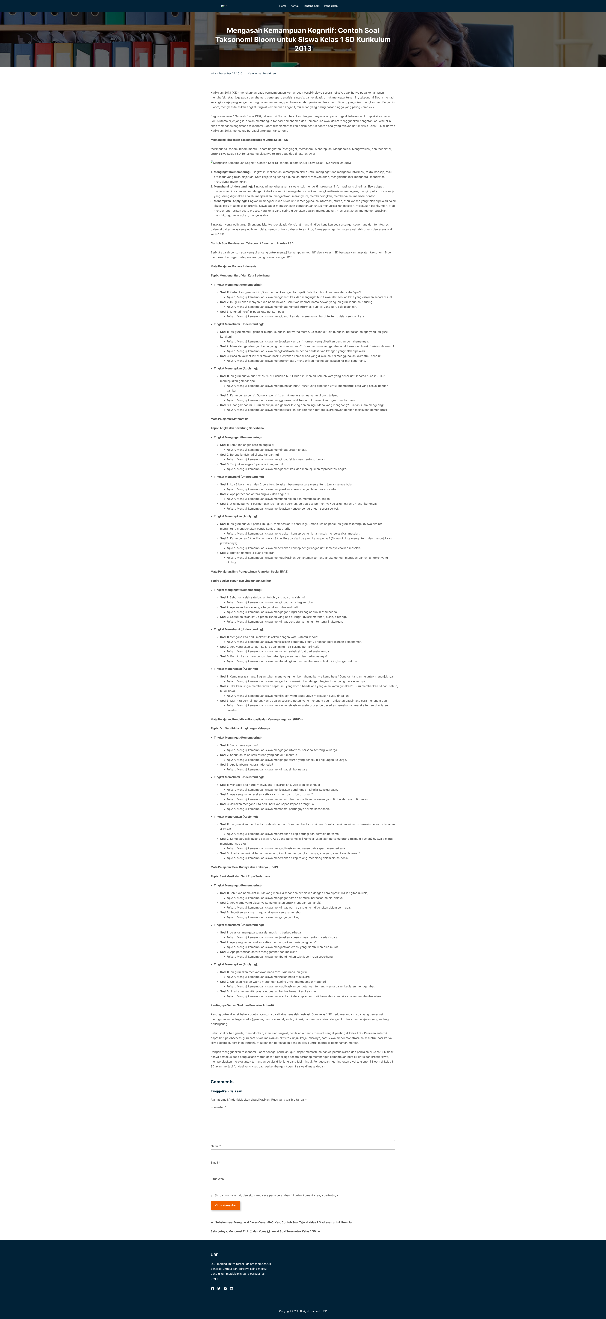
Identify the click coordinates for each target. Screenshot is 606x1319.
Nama (216, 1146)
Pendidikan (269, 73)
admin (214, 73)
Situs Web (217, 1179)
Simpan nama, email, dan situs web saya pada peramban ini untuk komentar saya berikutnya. (277, 1195)
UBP (215, 1255)
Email (215, 1162)
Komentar (218, 1107)
